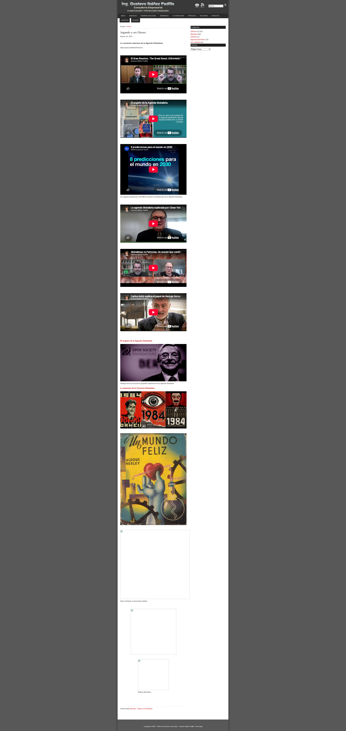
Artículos (192, 15)
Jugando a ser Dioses (133, 32)
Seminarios (164, 15)
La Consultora (178, 15)
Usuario (135, 20)
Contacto (124, 20)
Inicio (123, 15)
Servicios (133, 15)
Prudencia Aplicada (148, 15)
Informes (194, 37)
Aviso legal (198, 726)
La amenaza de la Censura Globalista (137, 388)
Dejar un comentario (144, 709)
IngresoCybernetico (198, 40)
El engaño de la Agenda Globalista (136, 341)
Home (129, 26)
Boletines (204, 15)
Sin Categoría (196, 42)
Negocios (215, 15)
